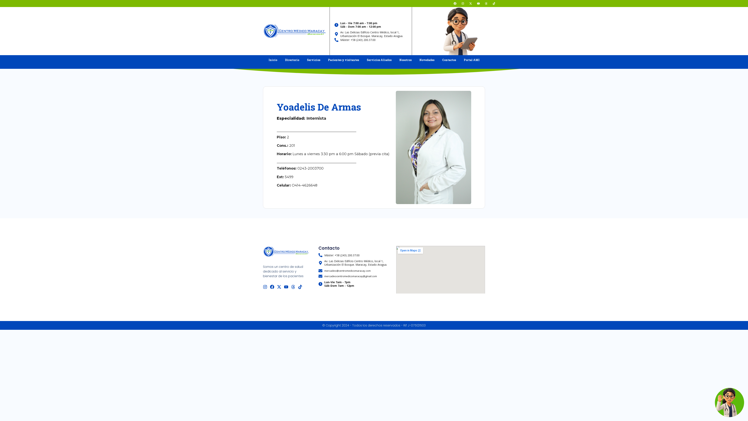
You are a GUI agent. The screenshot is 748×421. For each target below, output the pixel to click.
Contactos (449, 60)
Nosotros (405, 60)
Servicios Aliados (379, 60)
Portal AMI (472, 60)
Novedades (426, 60)
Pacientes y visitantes (343, 60)
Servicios (313, 60)
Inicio (273, 60)
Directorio (292, 60)
